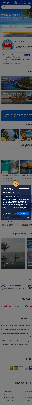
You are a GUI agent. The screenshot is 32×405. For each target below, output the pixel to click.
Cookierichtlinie (6, 217)
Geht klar (22, 213)
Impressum (27, 217)
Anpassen (9, 213)
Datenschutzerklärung (7, 216)
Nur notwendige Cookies (24, 188)
